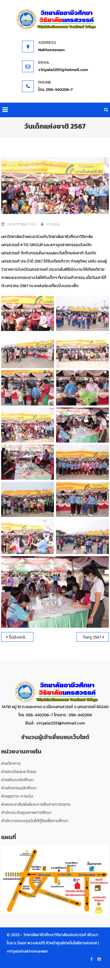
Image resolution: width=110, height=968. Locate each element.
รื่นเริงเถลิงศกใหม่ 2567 (21, 637)
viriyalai (53, 224)
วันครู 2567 (92, 637)
